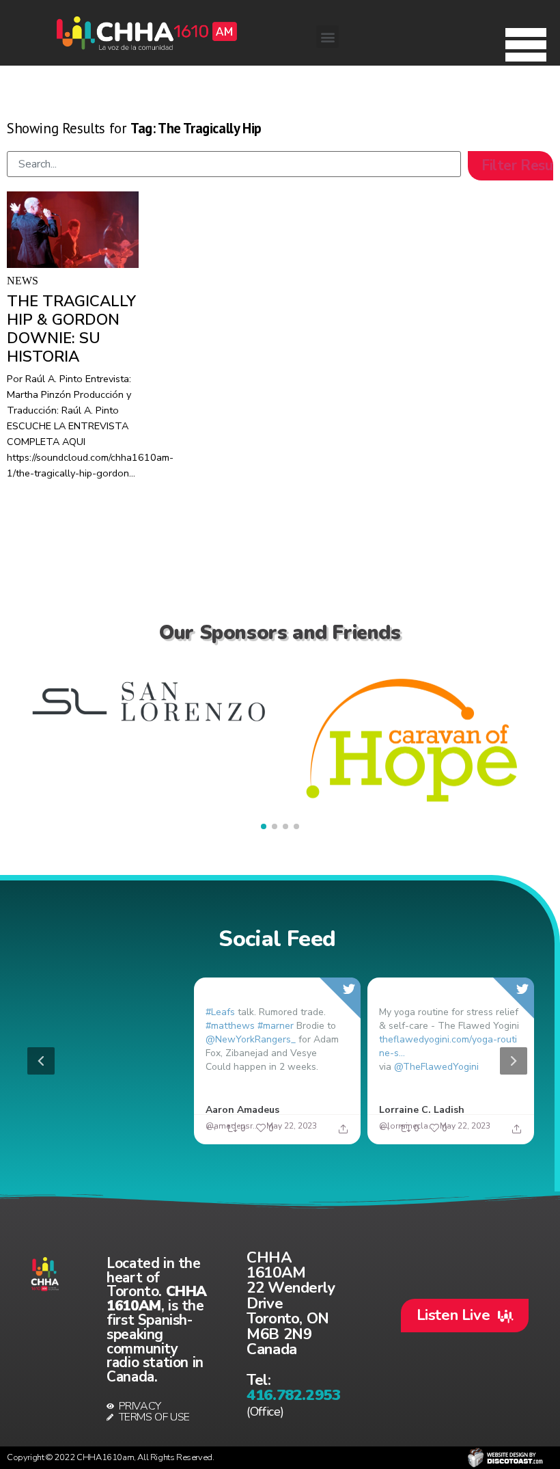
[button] (526, 41)
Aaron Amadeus (242, 1109)
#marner (275, 1025)
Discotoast (505, 1457)
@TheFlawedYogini (436, 1066)
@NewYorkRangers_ (251, 1038)
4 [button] (301, 1136)
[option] (277, 1061)
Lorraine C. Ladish (421, 1109)
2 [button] (260, 1136)
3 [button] (281, 1136)
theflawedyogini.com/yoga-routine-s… (448, 1045)
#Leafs (220, 1011)
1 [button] (240, 1136)
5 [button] (321, 1136)
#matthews (230, 1025)
